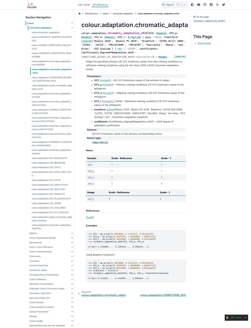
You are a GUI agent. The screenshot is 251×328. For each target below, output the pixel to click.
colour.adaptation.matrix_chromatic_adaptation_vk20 (52, 87)
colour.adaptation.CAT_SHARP (46, 203)
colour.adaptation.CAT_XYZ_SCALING (50, 212)
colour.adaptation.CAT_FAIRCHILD (48, 194)
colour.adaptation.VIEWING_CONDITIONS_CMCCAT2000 (51, 111)
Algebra (33, 233)
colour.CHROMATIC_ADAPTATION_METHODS (52, 39)
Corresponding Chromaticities (44, 274)
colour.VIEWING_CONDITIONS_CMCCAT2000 (51, 47)
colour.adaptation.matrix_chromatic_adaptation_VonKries (52, 219)
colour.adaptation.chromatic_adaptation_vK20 (52, 71)
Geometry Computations (41, 284)
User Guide (84, 4)
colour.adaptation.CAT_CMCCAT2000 (50, 184)
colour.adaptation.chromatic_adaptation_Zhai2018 (52, 227)
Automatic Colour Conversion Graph (47, 288)
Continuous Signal (38, 270)
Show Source (204, 43)
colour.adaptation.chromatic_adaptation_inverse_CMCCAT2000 (52, 128)
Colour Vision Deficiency (41, 247)
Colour (30, 23)
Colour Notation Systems (41, 307)
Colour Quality (36, 321)
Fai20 (90, 217)
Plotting (33, 316)
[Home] (79, 13)
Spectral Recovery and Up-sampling (47, 325)
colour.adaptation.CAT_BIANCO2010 (49, 158)
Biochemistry (35, 242)
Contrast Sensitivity (38, 265)
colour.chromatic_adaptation (46, 32)
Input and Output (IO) (39, 298)
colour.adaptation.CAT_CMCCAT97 (48, 189)
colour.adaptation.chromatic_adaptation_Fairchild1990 (52, 63)
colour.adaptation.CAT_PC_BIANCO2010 (51, 198)
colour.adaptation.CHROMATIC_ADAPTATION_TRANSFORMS (52, 144)
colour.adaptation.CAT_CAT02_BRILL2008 (51, 174)
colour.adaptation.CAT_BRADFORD (48, 163)
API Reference (100, 4)
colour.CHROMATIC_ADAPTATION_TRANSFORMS (51, 55)
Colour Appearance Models (42, 238)
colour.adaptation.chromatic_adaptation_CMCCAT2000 (52, 103)
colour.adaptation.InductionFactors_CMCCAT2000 (51, 136)
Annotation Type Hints (40, 293)
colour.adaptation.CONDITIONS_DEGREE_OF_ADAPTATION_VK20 (52, 79)
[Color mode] (192, 4)
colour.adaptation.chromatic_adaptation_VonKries (52, 152)
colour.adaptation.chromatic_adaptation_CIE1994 (52, 95)
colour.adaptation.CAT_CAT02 (46, 167)
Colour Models (36, 302)
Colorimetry (35, 256)
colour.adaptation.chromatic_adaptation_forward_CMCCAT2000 (52, 119)
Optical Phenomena (38, 311)
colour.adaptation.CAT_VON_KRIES (49, 207)
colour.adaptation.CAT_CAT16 (46, 180)
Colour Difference (37, 279)
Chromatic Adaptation (40, 27)
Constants (34, 261)
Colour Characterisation (40, 251)
